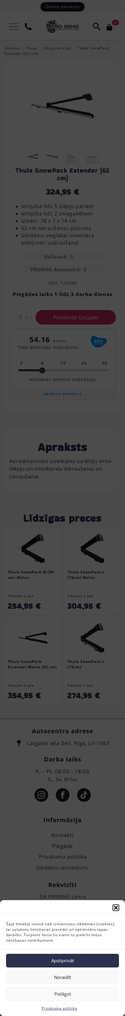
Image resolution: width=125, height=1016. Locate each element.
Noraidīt (62, 977)
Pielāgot (62, 994)
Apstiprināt (62, 960)
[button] (116, 908)
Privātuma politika (59, 1008)
